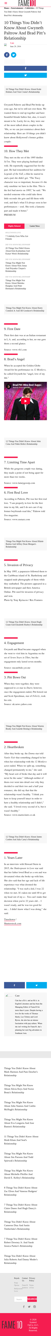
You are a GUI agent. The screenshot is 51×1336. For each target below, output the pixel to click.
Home (6, 8)
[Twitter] (13, 54)
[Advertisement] (25, 953)
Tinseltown (9, 919)
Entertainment (17, 8)
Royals (16, 1278)
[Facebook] (6, 54)
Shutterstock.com (12, 923)
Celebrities (29, 8)
